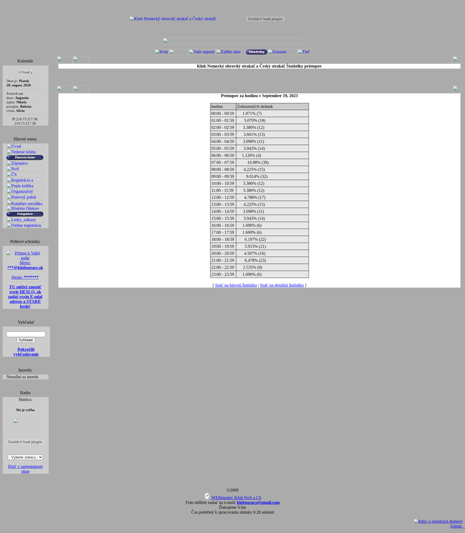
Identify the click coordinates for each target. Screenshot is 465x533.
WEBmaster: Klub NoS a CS (235, 497)
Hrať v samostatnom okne (25, 469)
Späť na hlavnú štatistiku (236, 285)
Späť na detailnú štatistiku (282, 285)
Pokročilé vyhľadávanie (26, 351)
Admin (457, 526)
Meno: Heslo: (25, 270)
